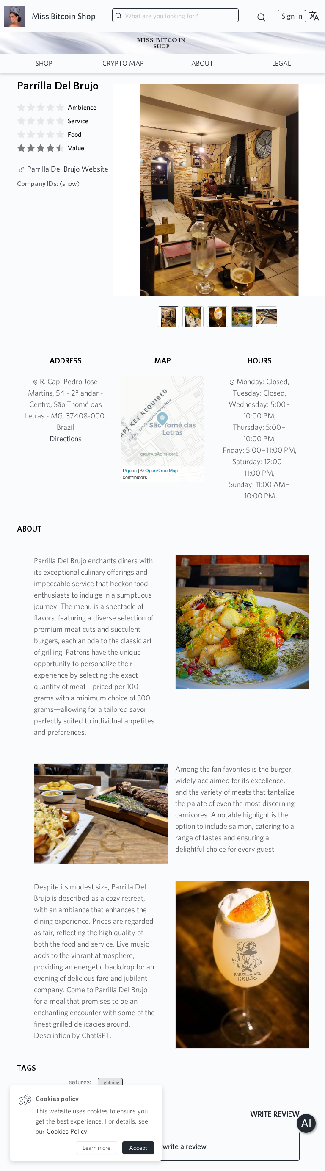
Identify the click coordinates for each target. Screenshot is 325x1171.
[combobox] (175, 16)
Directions (66, 438)
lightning (110, 1082)
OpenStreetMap (161, 470)
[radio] (21, 107)
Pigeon (130, 470)
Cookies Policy (67, 1131)
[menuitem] (290, 16)
